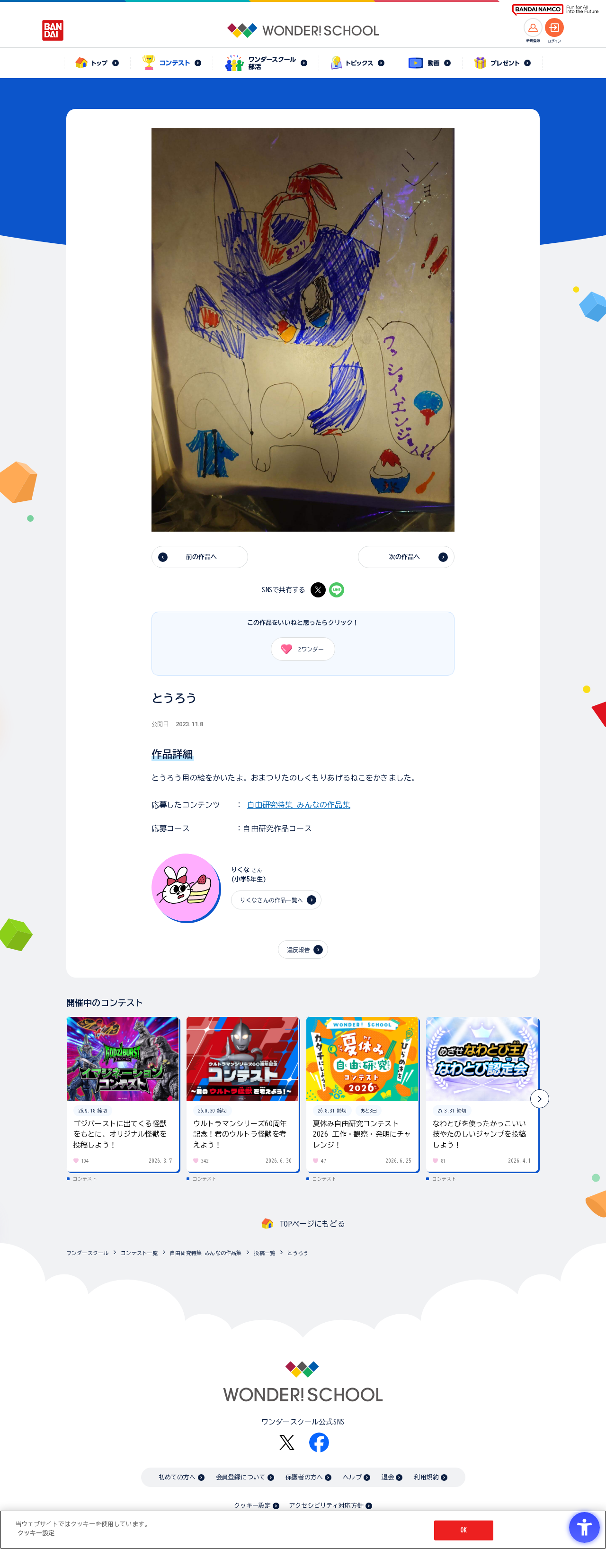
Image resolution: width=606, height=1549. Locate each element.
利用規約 (426, 1477)
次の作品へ (404, 557)
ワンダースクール (87, 1252)
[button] (539, 1098)
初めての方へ (177, 1477)
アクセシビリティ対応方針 (326, 1506)
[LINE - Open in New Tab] (336, 589)
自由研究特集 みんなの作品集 (298, 805)
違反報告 (298, 950)
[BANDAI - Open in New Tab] (53, 30)
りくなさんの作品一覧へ (271, 900)
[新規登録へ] (533, 27)
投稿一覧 (264, 1252)
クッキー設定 (252, 1506)
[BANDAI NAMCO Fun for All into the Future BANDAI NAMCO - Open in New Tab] (555, 10)
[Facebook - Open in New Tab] (319, 1442)
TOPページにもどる (312, 1224)
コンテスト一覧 (139, 1252)
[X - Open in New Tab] (318, 589)
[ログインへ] (554, 27)
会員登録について (241, 1477)
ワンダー (311, 649)
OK (463, 1530)
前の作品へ (201, 557)
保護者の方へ (304, 1477)
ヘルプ (352, 1477)
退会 (388, 1477)
